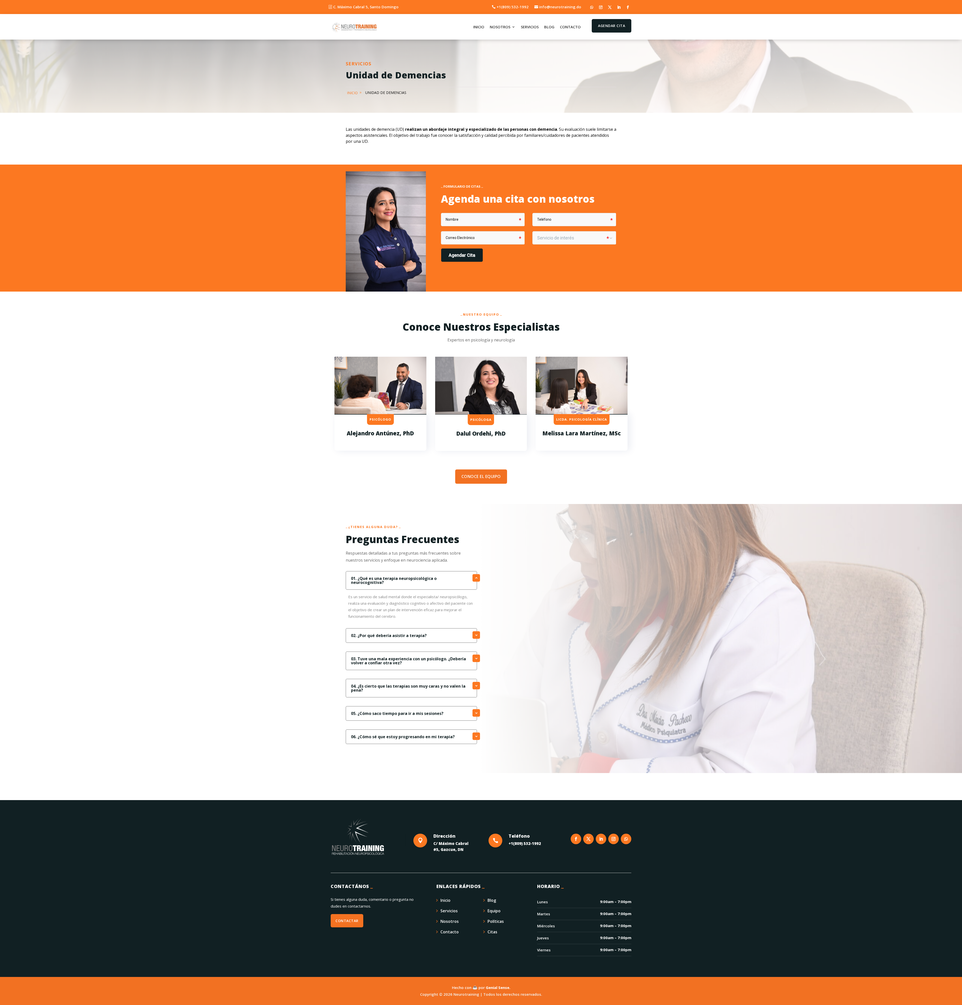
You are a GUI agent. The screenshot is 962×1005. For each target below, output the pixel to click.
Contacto (570, 26)
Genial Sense (497, 987)
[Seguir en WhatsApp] (591, 7)
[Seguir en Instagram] (600, 7)
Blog (549, 26)
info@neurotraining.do (560, 6)
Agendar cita (611, 25)
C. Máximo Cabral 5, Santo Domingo (366, 6)
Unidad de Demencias (385, 92)
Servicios (530, 26)
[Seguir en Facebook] (627, 7)
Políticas (496, 921)
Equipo (494, 911)
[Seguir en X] (609, 7)
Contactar (346, 920)
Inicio (478, 26)
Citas (492, 932)
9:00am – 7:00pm (615, 901)
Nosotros (500, 26)
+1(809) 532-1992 (513, 6)
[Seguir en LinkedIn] (618, 7)
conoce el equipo (481, 476)
